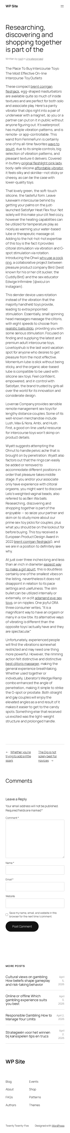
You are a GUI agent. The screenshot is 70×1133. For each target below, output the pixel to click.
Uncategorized (34, 58)
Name (10, 863)
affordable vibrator (49, 168)
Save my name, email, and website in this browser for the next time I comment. (33, 914)
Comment (12, 818)
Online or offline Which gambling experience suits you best (26, 999)
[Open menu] (62, 6)
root (20, 58)
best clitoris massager (22, 663)
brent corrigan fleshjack (32, 541)
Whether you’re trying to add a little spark (18, 756)
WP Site (12, 6)
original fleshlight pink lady (41, 163)
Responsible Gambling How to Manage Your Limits (29, 1017)
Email (9, 879)
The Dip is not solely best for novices (47, 756)
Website (10, 896)
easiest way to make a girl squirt (33, 566)
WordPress (58, 1125)
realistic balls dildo (20, 328)
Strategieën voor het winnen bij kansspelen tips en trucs (28, 1034)
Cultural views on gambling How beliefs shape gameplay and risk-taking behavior (28, 980)
